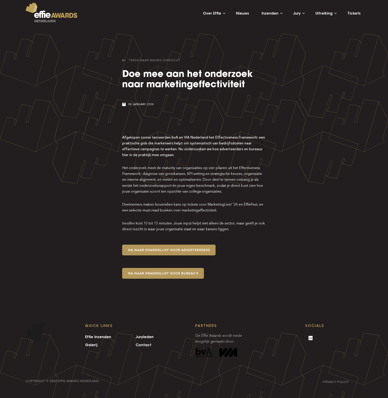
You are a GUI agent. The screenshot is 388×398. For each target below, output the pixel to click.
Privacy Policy (336, 382)
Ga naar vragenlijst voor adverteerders (169, 250)
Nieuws (242, 13)
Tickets (354, 13)
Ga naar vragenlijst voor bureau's (163, 273)
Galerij (91, 345)
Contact (143, 345)
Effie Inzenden (98, 337)
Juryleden (145, 337)
